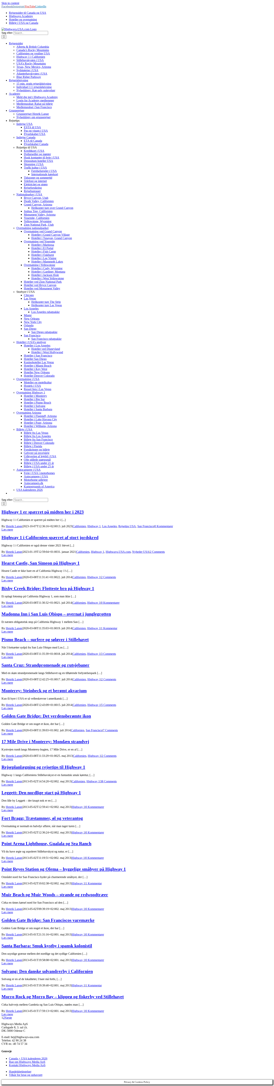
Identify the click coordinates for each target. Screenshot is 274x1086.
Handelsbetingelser (20, 1071)
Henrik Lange (14, 526)
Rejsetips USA (127, 526)
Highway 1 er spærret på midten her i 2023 (42, 512)
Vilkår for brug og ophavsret (25, 1074)
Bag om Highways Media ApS (27, 1061)
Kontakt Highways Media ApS (27, 1065)
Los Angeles (109, 526)
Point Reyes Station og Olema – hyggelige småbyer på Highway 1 (63, 869)
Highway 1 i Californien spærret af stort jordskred (49, 537)
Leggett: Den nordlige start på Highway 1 (41, 792)
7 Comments (110, 730)
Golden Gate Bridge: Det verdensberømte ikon (46, 716)
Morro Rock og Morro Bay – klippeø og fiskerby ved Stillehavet (62, 996)
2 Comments (157, 551)
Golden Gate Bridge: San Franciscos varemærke (48, 920)
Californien (79, 526)
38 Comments (108, 781)
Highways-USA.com (118, 551)
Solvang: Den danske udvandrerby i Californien (47, 971)
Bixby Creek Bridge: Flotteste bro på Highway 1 (47, 588)
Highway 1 (94, 526)
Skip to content (10, 3)
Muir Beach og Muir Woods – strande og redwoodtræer (54, 894)
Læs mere (7, 529)
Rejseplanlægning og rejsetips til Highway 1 (43, 767)
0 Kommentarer (164, 526)
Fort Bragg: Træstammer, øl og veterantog (42, 818)
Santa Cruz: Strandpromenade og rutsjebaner (45, 665)
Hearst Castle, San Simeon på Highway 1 (40, 563)
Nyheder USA (140, 551)
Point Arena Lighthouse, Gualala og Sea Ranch (46, 843)
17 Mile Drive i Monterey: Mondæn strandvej (45, 741)
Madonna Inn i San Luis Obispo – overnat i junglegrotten (56, 614)
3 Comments (108, 653)
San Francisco (145, 526)
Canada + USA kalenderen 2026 (28, 1058)
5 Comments (108, 704)
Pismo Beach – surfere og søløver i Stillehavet (45, 639)
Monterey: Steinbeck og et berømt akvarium (44, 690)
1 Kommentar (109, 628)
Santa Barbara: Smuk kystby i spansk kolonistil (46, 945)
